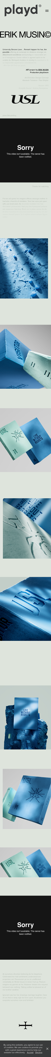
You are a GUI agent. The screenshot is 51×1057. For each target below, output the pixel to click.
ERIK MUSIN (43, 69)
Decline (38, 1052)
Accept (30, 1052)
